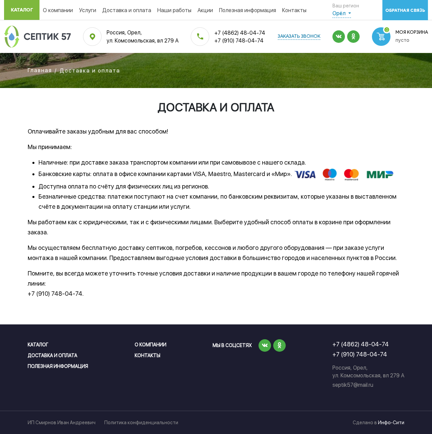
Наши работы (174, 10)
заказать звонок (299, 36)
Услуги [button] (87, 10)
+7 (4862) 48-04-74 (239, 33)
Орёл (339, 13)
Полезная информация (247, 10)
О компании (58, 10)
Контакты (294, 10)
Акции (205, 10)
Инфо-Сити (391, 422)
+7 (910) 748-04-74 (239, 40)
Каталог (22, 10)
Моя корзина (412, 32)
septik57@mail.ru (352, 385)
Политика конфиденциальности (141, 422)
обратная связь (405, 10)
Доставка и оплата (126, 10)
